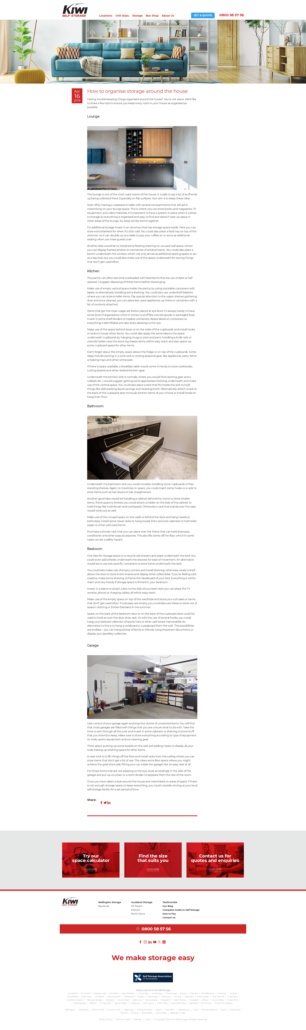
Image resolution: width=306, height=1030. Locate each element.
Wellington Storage (109, 902)
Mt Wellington (208, 993)
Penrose (222, 993)
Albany (205, 1000)
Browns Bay (218, 1000)
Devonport (148, 1003)
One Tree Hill (218, 996)
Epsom (183, 993)
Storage (137, 15)
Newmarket (203, 996)
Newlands (103, 906)
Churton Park (113, 1009)
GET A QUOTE (203, 15)
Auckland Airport (75, 1000)
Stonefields (72, 996)
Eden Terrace (180, 1000)
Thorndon (170, 1009)
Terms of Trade (123, 1019)
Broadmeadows (209, 1009)
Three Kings (171, 993)
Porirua (134, 1013)
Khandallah (147, 1013)
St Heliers (99, 996)
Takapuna (135, 1003)
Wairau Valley (120, 1003)
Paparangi (235, 1009)
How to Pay (169, 913)
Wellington (70, 1009)
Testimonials (170, 902)
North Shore (138, 913)
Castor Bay (162, 1003)
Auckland (72, 993)
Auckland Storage (141, 902)
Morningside (151, 1000)
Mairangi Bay (80, 1003)
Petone (123, 1013)
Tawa (195, 1009)
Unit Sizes (122, 15)
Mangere (110, 1000)
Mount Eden (123, 1000)
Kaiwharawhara (144, 1009)
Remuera (189, 996)
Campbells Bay (178, 1003)
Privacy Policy (105, 1019)
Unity (147, 1019)
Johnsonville (98, 1009)
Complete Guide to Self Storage (181, 910)
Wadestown (184, 1009)
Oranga (233, 993)
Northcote (206, 1003)
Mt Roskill (136, 906)
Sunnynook (105, 1003)
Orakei (141, 996)
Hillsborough (100, 993)
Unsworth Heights (223, 1003)
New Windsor (128, 993)
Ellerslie (135, 910)
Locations (105, 15)
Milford (93, 1003)
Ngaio (159, 1009)
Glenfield (193, 1003)
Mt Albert (113, 993)
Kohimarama (114, 996)
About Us (168, 15)
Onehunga (157, 993)
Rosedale (194, 1000)
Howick (177, 996)
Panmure (165, 996)
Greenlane (232, 996)
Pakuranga (152, 996)
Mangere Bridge (94, 1000)
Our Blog (168, 906)
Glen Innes (87, 996)
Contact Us (169, 917)
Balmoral (137, 1000)
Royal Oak (143, 993)
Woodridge (161, 1013)
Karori (224, 1009)
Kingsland (165, 1000)
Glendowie (129, 996)
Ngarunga (129, 1009)
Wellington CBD (178, 1013)
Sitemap (138, 1019)
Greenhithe (232, 1000)
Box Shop (152, 15)
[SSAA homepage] (153, 977)
